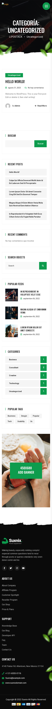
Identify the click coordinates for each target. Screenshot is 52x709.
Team (4, 645)
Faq (3, 640)
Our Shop (6, 604)
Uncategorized (14, 75)
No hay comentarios (36, 88)
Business (13, 360)
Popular (36, 416)
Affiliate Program (9, 590)
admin (17, 106)
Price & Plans (8, 609)
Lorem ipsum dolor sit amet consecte (31, 329)
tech (10, 421)
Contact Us (6, 649)
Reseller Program (9, 600)
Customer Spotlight (10, 595)
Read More (42, 106)
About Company (9, 585)
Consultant (13, 368)
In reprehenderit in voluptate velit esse (30, 293)
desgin (24, 416)
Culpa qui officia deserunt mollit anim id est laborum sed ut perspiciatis (26, 181)
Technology (14, 383)
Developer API (8, 635)
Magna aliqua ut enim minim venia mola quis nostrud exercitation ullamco (26, 204)
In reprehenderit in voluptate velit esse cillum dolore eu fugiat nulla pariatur (25, 215)
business (11, 416)
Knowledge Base (9, 626)
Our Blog (5, 630)
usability (20, 421)
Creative (12, 375)
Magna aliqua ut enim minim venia (33, 311)
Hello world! (15, 81)
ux (31, 421)
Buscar (12, 135)
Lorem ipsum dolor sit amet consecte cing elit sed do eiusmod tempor (25, 193)
